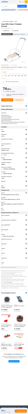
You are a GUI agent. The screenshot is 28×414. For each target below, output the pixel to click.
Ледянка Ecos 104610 (19, 305)
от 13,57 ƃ (17, 309)
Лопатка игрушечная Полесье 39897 (6, 325)
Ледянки (16, 304)
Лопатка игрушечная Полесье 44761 (19, 344)
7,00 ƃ (2, 329)
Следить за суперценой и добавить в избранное (15, 95)
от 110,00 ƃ (4, 309)
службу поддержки (8, 282)
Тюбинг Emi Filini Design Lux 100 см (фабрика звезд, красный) (19, 325)
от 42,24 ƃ (4, 348)
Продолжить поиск (14, 361)
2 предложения (17, 311)
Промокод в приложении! (9, 9)
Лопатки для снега (5, 323)
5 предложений (4, 349)
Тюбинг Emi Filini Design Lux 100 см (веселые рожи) (7, 306)
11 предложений (4, 311)
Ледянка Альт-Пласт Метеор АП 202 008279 (6, 344)
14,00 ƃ (16, 348)
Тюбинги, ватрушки (5, 304)
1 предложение (4, 330)
